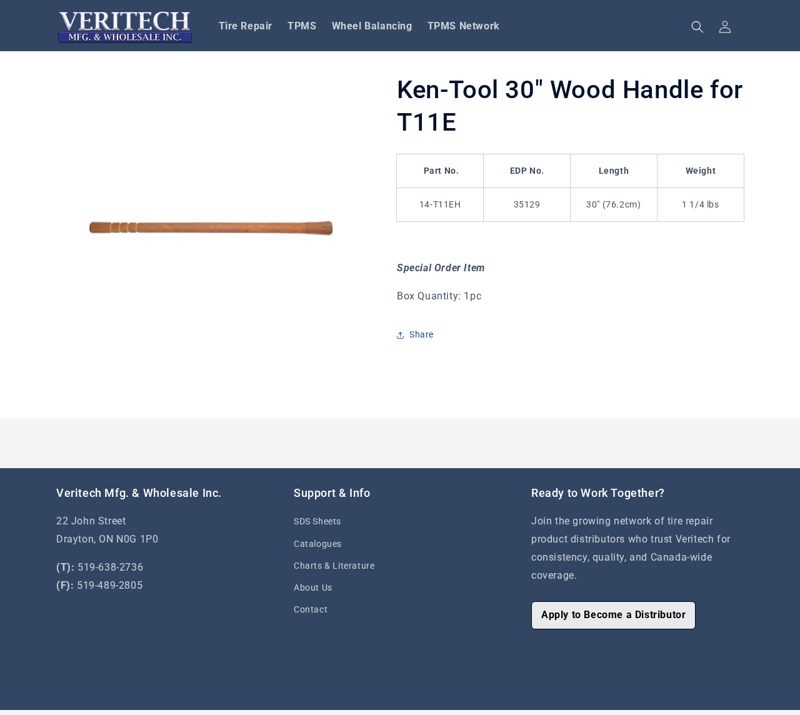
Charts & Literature (334, 566)
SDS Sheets (317, 521)
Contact (311, 609)
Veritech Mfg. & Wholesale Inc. (351, 708)
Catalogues (318, 544)
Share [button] (421, 334)
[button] (697, 27)
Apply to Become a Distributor (613, 615)
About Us (313, 587)
